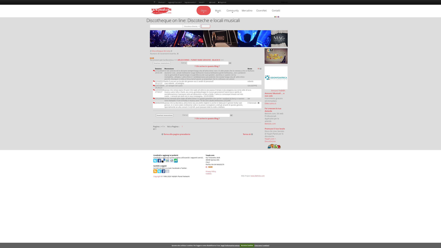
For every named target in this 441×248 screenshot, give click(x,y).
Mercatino (247, 10)
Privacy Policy (211, 171)
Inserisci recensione (162, 63)
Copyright (157, 176)
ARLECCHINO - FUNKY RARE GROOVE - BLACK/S (199, 60)
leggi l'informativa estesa (230, 245)
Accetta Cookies (247, 245)
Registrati (222, 2)
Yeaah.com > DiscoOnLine (270, 140)
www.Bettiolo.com (258, 176)
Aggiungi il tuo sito (174, 2)
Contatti (276, 10)
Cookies (209, 174)
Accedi (213, 2)
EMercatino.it (270, 103)
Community (233, 10)
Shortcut (161, 2)
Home (284, 2)
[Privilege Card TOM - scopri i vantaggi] (276, 56)
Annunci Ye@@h (278, 90)
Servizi (201, 2)
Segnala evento (190, 2)
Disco (203, 10)
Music (218, 10)
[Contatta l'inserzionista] (258, 103)
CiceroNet (261, 10)
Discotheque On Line (161, 51)
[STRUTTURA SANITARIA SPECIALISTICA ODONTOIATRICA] (276, 77)
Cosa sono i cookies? (261, 245)
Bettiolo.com (270, 123)
